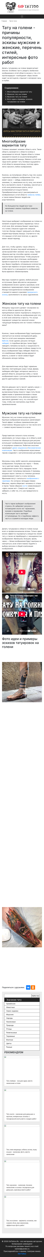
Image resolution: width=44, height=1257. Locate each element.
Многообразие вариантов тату (19, 92)
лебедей (5, 343)
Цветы (8, 1043)
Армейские (10, 1004)
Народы (9, 1018)
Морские (10, 1014)
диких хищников (19, 448)
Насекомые (11, 1022)
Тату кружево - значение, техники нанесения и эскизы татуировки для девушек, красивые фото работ (20, 1187)
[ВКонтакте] (28, 987)
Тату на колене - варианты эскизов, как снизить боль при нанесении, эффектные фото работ (21, 1223)
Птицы (9, 1029)
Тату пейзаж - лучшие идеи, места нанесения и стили (19, 1082)
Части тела (13, 21)
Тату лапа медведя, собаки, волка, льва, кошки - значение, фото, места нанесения (21, 1152)
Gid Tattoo (22, 1254)
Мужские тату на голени (17, 97)
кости (24, 486)
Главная (4, 21)
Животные (10, 1007)
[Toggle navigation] (22, 16)
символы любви (33, 195)
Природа (10, 1025)
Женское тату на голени (17, 94)
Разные (9, 1047)
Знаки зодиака (12, 1011)
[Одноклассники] (33, 987)
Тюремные (10, 1036)
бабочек (5, 341)
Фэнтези (9, 1040)
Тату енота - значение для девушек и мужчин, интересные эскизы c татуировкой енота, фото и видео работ (21, 1116)
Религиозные (11, 1033)
